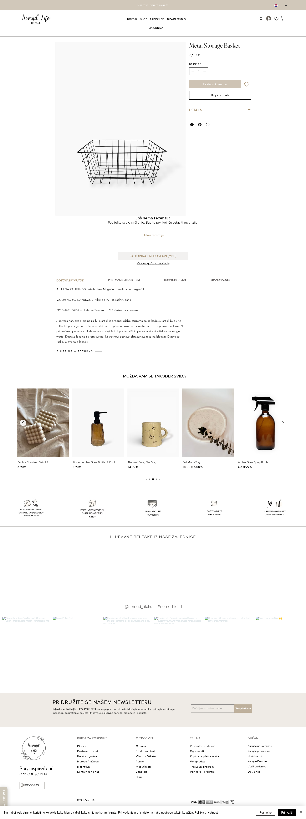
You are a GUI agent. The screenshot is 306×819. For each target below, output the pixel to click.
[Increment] (205, 71)
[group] (153, 431)
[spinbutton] (199, 71)
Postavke (266, 812)
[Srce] (278, 18)
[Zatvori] (301, 812)
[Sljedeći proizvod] (283, 423)
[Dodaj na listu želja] (247, 84)
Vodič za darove (257, 766)
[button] (132, 19)
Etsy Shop (254, 771)
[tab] (80, 280)
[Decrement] (192, 71)
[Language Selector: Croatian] (280, 5)
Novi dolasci (255, 756)
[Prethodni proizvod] (23, 423)
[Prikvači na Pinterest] (199, 124)
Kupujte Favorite (257, 761)
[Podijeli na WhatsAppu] (207, 124)
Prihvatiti (286, 812)
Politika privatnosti (206, 812)
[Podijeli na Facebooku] (191, 124)
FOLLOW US (86, 800)
